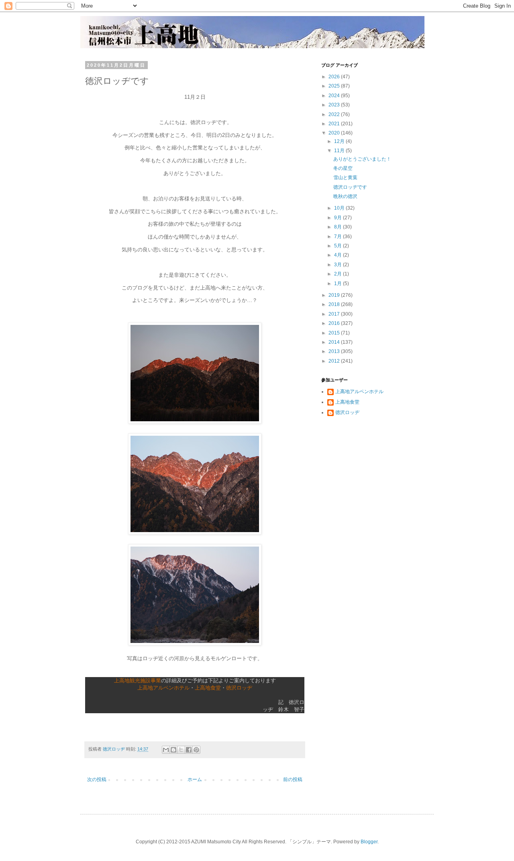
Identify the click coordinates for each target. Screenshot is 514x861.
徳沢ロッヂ (239, 688)
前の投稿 (292, 779)
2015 (334, 333)
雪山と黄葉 (345, 177)
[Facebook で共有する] (189, 750)
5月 (338, 246)
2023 (334, 105)
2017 (334, 314)
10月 (340, 208)
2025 (334, 86)
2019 (334, 295)
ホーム (195, 779)
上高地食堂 (208, 688)
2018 (334, 304)
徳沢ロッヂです (350, 187)
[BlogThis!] (173, 750)
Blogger (369, 842)
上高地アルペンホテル (163, 688)
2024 (334, 95)
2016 (334, 323)
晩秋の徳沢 (345, 196)
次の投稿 (96, 779)
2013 (334, 351)
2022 (334, 114)
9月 (338, 217)
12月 (340, 141)
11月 (340, 150)
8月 (338, 227)
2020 (334, 133)
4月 (338, 255)
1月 (338, 283)
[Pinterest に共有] (196, 750)
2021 (334, 123)
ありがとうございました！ (362, 159)
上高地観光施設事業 (137, 680)
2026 (334, 77)
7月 (338, 236)
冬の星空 (343, 168)
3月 (338, 264)
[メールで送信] (166, 750)
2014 (334, 342)
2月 (338, 274)
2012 (334, 361)
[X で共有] (181, 750)
